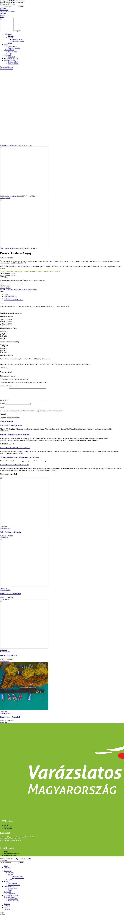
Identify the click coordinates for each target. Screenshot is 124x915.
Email (2, 407)
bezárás (2, 914)
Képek (6, 145)
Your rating (4, 386)
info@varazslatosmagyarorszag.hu (10, 840)
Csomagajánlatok (13, 62)
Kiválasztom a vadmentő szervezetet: (12, 280)
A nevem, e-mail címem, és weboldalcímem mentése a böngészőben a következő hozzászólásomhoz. (33, 411)
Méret (2, 276)
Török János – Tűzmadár (10, 594)
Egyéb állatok (18, 289)
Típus (2, 273)
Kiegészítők (11, 57)
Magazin (10, 37)
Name (2, 403)
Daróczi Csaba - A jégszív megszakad (11, 248)
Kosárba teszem (5, 286)
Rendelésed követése (6, 67)
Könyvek (10, 36)
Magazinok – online (18, 41)
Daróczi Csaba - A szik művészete (10, 196)
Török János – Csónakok (10, 717)
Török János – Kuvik (8, 655)
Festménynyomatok (14, 48)
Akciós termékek (13, 64)
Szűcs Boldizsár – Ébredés (10, 532)
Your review (4, 400)
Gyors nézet (3, 526)
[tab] (64, 295)
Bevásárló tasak (12, 51)
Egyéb (10, 43)
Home (2, 145)
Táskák (10, 53)
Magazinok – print (17, 39)
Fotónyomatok (12, 46)
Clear (6, 277)
